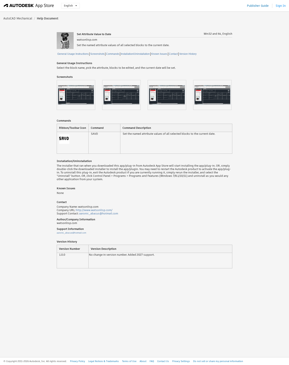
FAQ (152, 361)
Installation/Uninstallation (135, 53)
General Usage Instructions (73, 53)
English (68, 5)
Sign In (281, 6)
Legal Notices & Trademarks (103, 361)
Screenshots (97, 53)
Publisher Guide (258, 6)
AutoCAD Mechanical (17, 18)
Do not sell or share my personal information (218, 361)
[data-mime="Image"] (79, 95)
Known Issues (159, 53)
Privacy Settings (181, 361)
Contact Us (163, 361)
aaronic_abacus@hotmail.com (98, 213)
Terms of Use (129, 361)
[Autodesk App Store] (28, 6)
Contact (173, 53)
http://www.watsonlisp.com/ (94, 210)
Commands (112, 53)
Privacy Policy (77, 361)
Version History (188, 53)
